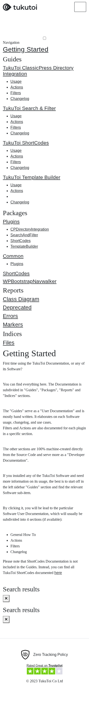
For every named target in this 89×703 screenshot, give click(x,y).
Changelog (19, 99)
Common (13, 256)
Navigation (11, 42)
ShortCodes (20, 241)
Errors (10, 316)
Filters (15, 93)
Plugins (11, 221)
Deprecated (17, 307)
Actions (16, 87)
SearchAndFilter (24, 235)
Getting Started (25, 49)
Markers (13, 325)
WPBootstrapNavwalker (29, 281)
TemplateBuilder (24, 246)
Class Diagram (21, 299)
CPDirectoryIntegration (29, 229)
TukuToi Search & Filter (29, 108)
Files (8, 343)
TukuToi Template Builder (31, 177)
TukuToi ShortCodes (26, 142)
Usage (16, 81)
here (58, 573)
